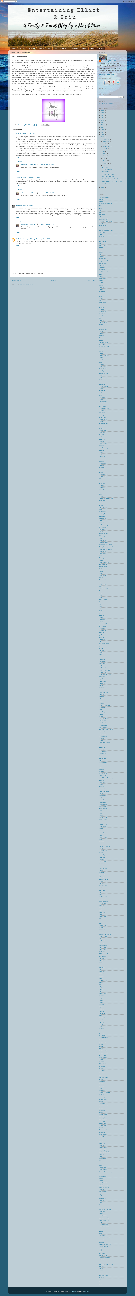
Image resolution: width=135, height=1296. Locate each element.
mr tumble (102, 833)
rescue (101, 1000)
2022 (103, 120)
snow (100, 1088)
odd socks (102, 877)
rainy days (102, 987)
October (105, 144)
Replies (20, 161)
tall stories (102, 1145)
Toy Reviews (103, 1191)
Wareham (102, 1235)
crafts (100, 437)
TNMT (101, 1178)
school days (102, 1035)
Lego (100, 745)
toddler (101, 1180)
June (104, 153)
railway (101, 982)
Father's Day (103, 564)
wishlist (101, 1270)
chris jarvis (102, 397)
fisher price (102, 584)
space (101, 1101)
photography (103, 912)
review (101, 1002)
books (101, 324)
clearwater (102, 412)
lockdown (102, 764)
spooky (101, 1108)
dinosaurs (102, 487)
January (105, 165)
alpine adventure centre (106, 221)
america (101, 228)
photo (100, 910)
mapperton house (104, 791)
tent (100, 1160)
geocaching (102, 619)
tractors (101, 1200)
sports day (102, 1110)
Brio (100, 338)
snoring (101, 1086)
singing (101, 1068)
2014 (103, 187)
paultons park (103, 896)
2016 (103, 134)
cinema (101, 404)
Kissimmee (102, 738)
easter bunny (103, 511)
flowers (101, 591)
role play (101, 1022)
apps (100, 234)
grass (100, 646)
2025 (103, 113)
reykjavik (101, 1006)
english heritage (103, 525)
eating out (102, 516)
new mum (102, 859)
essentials (102, 529)
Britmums (102, 344)
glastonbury (102, 630)
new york (101, 866)
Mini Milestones (103, 808)
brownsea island (104, 346)
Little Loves (102, 753)
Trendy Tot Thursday (108, 174)
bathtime (101, 285)
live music (102, 756)
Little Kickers (103, 751)
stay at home (103, 1119)
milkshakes (102, 806)
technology (102, 1149)
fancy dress (102, 553)
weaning (101, 1242)
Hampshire (102, 661)
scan (100, 1031)
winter (101, 1268)
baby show (102, 265)
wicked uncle (103, 1255)
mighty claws (103, 804)
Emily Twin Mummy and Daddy (25, 239)
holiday (101, 685)
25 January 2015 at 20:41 (43, 239)
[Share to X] (45, 125)
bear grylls (102, 291)
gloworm (101, 632)
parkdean (102, 890)
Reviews (84, 48)
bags (100, 274)
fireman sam (102, 575)
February (105, 163)
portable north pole (104, 945)
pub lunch (102, 967)
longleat (101, 771)
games (101, 610)
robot (100, 1015)
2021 (103, 122)
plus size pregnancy (105, 934)
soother (101, 1094)
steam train (102, 1123)
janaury (101, 716)
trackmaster (102, 1198)
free (100, 602)
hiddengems (102, 672)
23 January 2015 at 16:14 (33, 177)
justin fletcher (103, 727)
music (101, 844)
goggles (101, 637)
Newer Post (16, 280)
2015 (103, 137)
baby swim (102, 267)
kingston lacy (103, 736)
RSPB (101, 1024)
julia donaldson (103, 723)
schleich (101, 1033)
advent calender (104, 217)
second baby (103, 1051)
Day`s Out (102, 456)
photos (101, 914)
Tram (100, 1204)
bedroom (101, 294)
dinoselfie (102, 489)
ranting (101, 989)
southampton (103, 1099)
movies (101, 828)
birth (100, 305)
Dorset (49, 48)
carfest (101, 377)
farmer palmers (103, 558)
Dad (100, 454)
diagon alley (102, 476)
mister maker (103, 817)
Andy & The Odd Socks (61, 48)
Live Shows (74, 48)
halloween (102, 659)
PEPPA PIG (102, 903)
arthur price (102, 241)
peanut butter (103, 899)
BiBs (100, 300)
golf (100, 641)
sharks (101, 1059)
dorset (101, 503)
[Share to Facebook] (47, 125)
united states (103, 1215)
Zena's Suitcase (21, 177)
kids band (102, 731)
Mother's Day (103, 824)
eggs (100, 520)
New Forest (102, 857)
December (106, 139)
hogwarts (102, 683)
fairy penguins (103, 536)
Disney (101, 494)
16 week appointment (105, 203)
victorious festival (104, 1227)
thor (100, 1174)
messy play (102, 802)
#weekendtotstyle (104, 197)
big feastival (102, 302)
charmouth (102, 390)
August (105, 148)
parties (101, 892)
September (106, 146)
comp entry (102, 417)
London (101, 769)
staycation (102, 1121)
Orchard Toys (103, 881)
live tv (100, 760)
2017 (103, 132)
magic (101, 784)
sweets (101, 1141)
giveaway (102, 628)
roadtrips (101, 1011)
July (104, 151)
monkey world (103, 819)
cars (100, 379)
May (104, 156)
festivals (101, 569)
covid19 (101, 434)
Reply (17, 157)
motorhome (102, 826)
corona (101, 428)
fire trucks (102, 573)
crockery (101, 445)
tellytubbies (102, 1158)
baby (100, 254)
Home (14, 48)
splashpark (102, 1103)
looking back (102, 775)
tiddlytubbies (102, 1176)
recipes (101, 998)
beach (101, 289)
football (101, 597)
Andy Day (102, 232)
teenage (101, 1154)
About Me (22, 48)
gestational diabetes (105, 624)
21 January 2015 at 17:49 (46, 164)
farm (100, 555)
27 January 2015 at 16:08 (46, 224)
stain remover (103, 1114)
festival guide (103, 566)
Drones (101, 505)
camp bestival (103, 366)
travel (100, 1207)
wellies (101, 1251)
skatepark (102, 1070)
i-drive (101, 698)
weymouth (102, 1253)
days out (101, 461)
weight (101, 1248)
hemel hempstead (104, 670)
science (101, 1039)
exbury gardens (103, 533)
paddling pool (103, 885)
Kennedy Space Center (106, 729)
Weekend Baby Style (105, 1244)
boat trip (101, 320)
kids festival (102, 734)
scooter (101, 1044)
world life (101, 1277)
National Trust (103, 850)
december (102, 467)
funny (100, 606)
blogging (101, 309)
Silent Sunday (103, 1064)
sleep (100, 1075)
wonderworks (103, 1273)
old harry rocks (103, 879)
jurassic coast (103, 725)
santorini (101, 1028)
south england (103, 1097)
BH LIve (101, 298)
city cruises (102, 406)
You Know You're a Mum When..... (112, 179)
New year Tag (103, 861)
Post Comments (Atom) (26, 284)
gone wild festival (104, 643)
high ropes (102, 676)
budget (101, 351)
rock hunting (102, 1018)
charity (101, 388)
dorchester (102, 500)
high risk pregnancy (105, 674)
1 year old (102, 199)
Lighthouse (102, 747)
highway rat (102, 681)
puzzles (101, 976)
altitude (101, 223)
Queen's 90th (103, 980)
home (100, 690)
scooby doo (102, 1042)
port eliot (101, 943)
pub (100, 965)
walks (100, 1233)
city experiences (104, 408)
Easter (101, 509)
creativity (101, 441)
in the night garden (104, 705)
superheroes (103, 1134)
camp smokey (103, 368)
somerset (102, 1090)
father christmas (104, 562)
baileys (101, 276)
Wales (101, 1231)
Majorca (101, 786)
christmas (102, 399)
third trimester (103, 1169)
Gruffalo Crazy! (106, 171)
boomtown (102, 327)
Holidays (101, 48)
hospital (101, 696)
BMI (100, 318)
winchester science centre (106, 1264)
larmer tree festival (104, 742)
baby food (102, 256)
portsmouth (102, 949)
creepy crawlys (103, 443)
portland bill (102, 947)
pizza (100, 923)
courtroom (102, 432)
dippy (100, 492)
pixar (100, 921)
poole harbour (103, 940)
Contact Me (31, 48)
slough (101, 1079)
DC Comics (102, 463)
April (104, 158)
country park (102, 430)
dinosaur (101, 485)
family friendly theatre (105, 549)
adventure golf (103, 219)
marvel (101, 793)
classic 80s (102, 410)
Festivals (93, 48)
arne (100, 239)
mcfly (100, 797)
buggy (101, 353)
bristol (101, 340)
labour (101, 740)
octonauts (102, 874)
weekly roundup (103, 1246)
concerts (101, 421)
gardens (101, 615)
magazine (102, 782)
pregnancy (102, 958)
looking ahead (103, 773)
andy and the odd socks (106, 230)
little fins (101, 749)
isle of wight (102, 712)
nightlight (101, 872)
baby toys (102, 269)
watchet (101, 1240)
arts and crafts (103, 245)
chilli (100, 393)
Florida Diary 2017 (104, 588)
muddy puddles (103, 837)
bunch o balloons (104, 355)
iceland (101, 701)
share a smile (103, 1057)
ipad (100, 709)
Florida (101, 586)
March (105, 161)
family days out (103, 540)
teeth (100, 1156)
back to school (103, 272)
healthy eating (103, 668)
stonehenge (102, 1125)
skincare (101, 1072)
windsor (101, 1266)
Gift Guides (102, 626)
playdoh (101, 932)
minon (101, 815)
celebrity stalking (104, 386)
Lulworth (101, 780)
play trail (101, 927)
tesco (100, 1163)
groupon (101, 650)
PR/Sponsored (103, 954)
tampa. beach (103, 1147)
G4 (100, 608)
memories (102, 800)
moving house (103, 830)
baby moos (102, 258)
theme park (102, 1167)
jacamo (101, 714)
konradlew (73, 1291)
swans (101, 1138)
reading (101, 995)
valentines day (103, 1224)
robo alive (102, 1013)
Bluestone (102, 316)
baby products (103, 263)
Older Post (91, 280)
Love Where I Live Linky (106, 778)
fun (100, 604)
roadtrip (101, 1009)
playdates (102, 929)
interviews (102, 707)
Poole (100, 938)
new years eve (103, 863)
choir (100, 395)
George (101, 621)
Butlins (101, 357)
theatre (101, 1165)
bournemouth (103, 329)
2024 (103, 115)
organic (101, 883)
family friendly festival (105, 544)
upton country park (104, 1220)
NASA (101, 848)
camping (101, 371)
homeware (102, 694)
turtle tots (102, 1211)
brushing (101, 349)
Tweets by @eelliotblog (106, 103)
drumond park (103, 507)
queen (101, 978)
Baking (101, 280)
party (100, 894)
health (101, 665)
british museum (103, 342)
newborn (101, 870)
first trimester (103, 580)
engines (101, 522)
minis (100, 813)
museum (101, 841)
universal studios (104, 1218)
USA (100, 1222)
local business (103, 762)
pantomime (102, 888)
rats (100, 991)
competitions (103, 419)
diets (100, 481)
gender (101, 617)
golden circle (103, 639)
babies (101, 252)
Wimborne (102, 1260)
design (101, 472)
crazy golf (102, 439)
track (100, 1196)
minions (101, 811)
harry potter (102, 663)
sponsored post (103, 1105)
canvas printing (103, 373)
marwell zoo (102, 795)
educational (102, 518)
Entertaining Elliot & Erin (28, 164)
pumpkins (102, 971)
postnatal (102, 951)
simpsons (102, 1066)
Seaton (101, 1048)
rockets (101, 1020)
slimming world (103, 1077)
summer (101, 1127)
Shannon (19, 205)
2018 (103, 129)
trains (100, 1202)
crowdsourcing (103, 448)
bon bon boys (103, 322)
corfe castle (102, 426)
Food (100, 595)
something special (104, 1092)
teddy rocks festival (104, 1152)
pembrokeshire (103, 901)
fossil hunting (103, 599)
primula (101, 962)
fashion (101, 560)
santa (100, 1026)
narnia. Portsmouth (104, 846)
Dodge (101, 496)
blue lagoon (102, 311)
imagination (102, 703)
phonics (101, 907)
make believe (103, 789)
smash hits (102, 1081)
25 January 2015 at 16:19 (46, 192)
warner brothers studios (106, 1237)
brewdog (101, 333)
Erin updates (103, 527)
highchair (102, 679)
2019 (103, 127)
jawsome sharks (104, 718)
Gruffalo (101, 652)
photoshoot (102, 916)
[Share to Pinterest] (49, 125)
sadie (17, 133)
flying (100, 593)
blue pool (102, 313)
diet (100, 478)
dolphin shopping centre (106, 498)
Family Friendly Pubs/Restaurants (109, 547)
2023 (103, 117)
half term (101, 657)
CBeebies (102, 384)
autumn (101, 250)
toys (100, 1194)
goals (100, 635)
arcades (101, 236)
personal (101, 905)
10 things (102, 201)
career (101, 375)
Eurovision (102, 531)
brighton (101, 335)
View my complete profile (106, 74)
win (100, 1262)
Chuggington (103, 401)
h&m (100, 654)
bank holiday (103, 283)
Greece (101, 648)
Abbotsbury (102, 214)
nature (101, 852)
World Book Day (104, 1275)
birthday (101, 307)
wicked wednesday (104, 1257)
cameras (101, 364)
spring (101, 1112)
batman (101, 287)
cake (100, 362)
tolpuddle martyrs (104, 1185)
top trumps (102, 1189)
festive (101, 571)
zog (100, 1279)
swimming (102, 1143)
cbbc (100, 382)
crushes (101, 450)
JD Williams (102, 720)
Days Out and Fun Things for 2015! (112, 181)
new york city (103, 868)
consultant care (103, 423)
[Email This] (42, 125)
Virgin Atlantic (103, 1229)
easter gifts (102, 514)
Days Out (41, 48)
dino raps (102, 483)
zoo (100, 1281)
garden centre (103, 613)
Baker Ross (102, 278)
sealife (101, 1046)
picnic (100, 918)
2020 (103, 125)
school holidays (103, 1037)
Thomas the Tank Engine (106, 1171)
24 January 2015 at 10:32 (29, 205)
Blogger (86, 1291)
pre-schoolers (103, 956)
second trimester (104, 1053)
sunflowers (102, 1132)
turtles (101, 1213)
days (100, 459)
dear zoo (101, 465)
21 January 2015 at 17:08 (27, 133)
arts (100, 243)
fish (100, 582)
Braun (101, 331)
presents (101, 960)
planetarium (102, 925)
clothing (101, 415)
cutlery (101, 452)
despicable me (103, 474)
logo (100, 767)
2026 (103, 110)
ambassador (102, 225)
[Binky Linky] (53, 122)
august (101, 247)
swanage (101, 1136)
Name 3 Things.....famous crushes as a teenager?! (112, 168)
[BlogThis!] (43, 125)
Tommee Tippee (104, 1187)
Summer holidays (104, 1130)
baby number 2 (103, 261)
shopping (102, 1061)
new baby (102, 855)
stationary (102, 1117)
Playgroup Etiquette (108, 176)
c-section (101, 360)
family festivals (103, 542)
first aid (101, 577)
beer (100, 296)
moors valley (103, 822)
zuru (100, 1284)
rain (100, 984)
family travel (102, 551)
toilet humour (103, 1182)
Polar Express (103, 936)
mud (100, 835)
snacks (101, 1084)
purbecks (102, 973)
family (101, 538)
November (106, 141)
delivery (101, 470)
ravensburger (103, 993)
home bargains (103, 692)
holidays (101, 687)
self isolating (102, 1055)
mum (100, 839)
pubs (100, 969)
